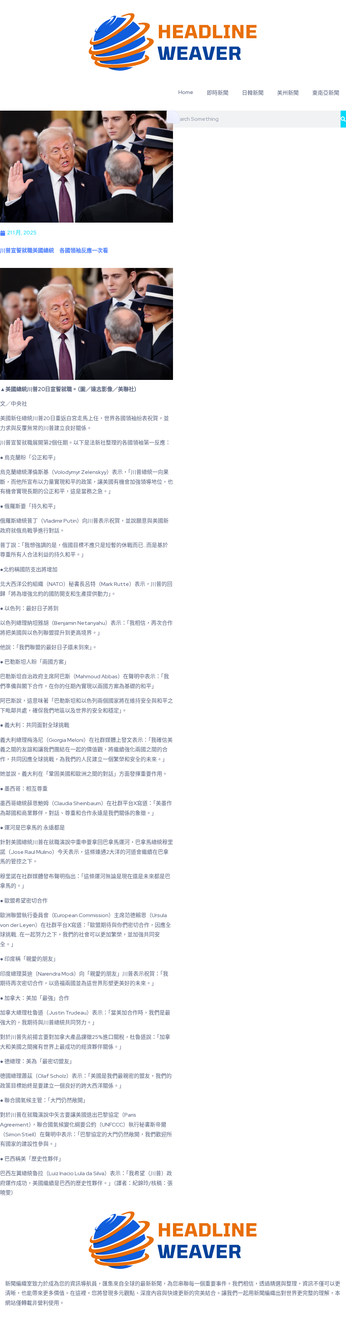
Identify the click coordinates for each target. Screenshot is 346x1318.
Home (185, 92)
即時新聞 (217, 92)
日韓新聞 (253, 92)
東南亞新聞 (325, 92)
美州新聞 (288, 92)
